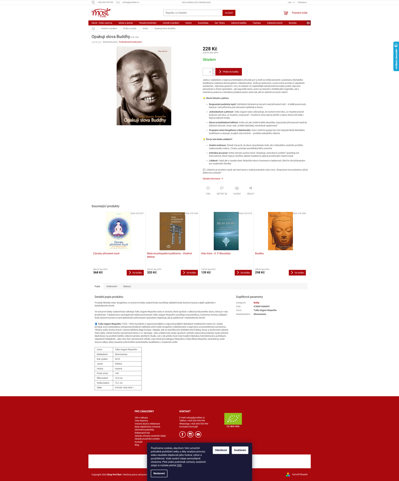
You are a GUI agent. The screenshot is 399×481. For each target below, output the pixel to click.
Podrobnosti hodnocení (130, 42)
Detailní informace (211, 178)
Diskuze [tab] (127, 286)
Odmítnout (221, 450)
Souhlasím (240, 450)
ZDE (179, 465)
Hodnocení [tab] (111, 286)
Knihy (256, 302)
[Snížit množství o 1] (213, 73)
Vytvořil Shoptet (300, 474)
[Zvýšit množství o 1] (213, 70)
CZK (290, 2)
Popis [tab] (97, 286)
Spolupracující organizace (196, 2)
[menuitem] (101, 22)
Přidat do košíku (231, 71)
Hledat (229, 13)
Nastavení (159, 473)
